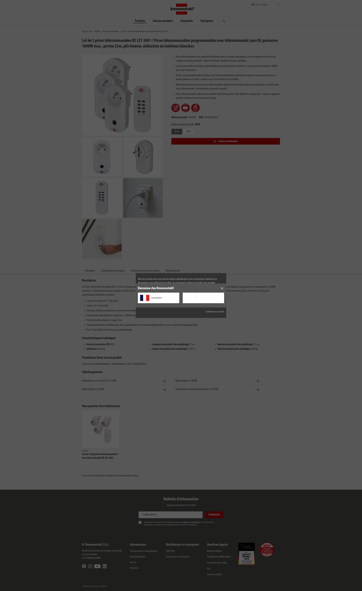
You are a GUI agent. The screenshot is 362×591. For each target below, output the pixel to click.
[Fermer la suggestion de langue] (222, 288)
